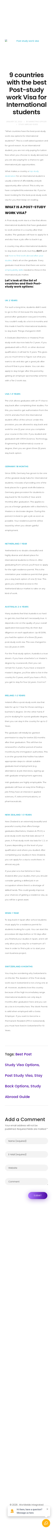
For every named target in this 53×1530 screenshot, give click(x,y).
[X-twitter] (20, 1482)
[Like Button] (44, 1055)
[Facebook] (15, 1482)
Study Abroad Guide (28, 124)
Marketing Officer (37, 121)
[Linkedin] (32, 1482)
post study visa (19, 1075)
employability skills (14, 270)
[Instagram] (26, 1482)
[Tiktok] (38, 1482)
